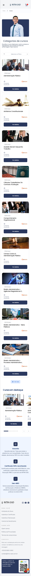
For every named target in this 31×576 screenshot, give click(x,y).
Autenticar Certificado (8, 514)
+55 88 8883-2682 (7, 550)
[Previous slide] (24, 431)
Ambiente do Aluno (7, 511)
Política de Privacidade (9, 532)
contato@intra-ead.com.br (10, 554)
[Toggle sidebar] (3, 5)
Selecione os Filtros (16, 54)
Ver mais (16, 381)
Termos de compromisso (9, 535)
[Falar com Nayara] (26, 571)
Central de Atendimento (9, 521)
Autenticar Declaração (8, 518)
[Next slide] (28, 431)
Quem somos (6, 528)
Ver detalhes (15, 89)
